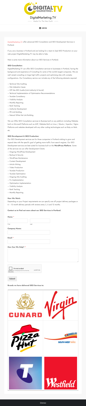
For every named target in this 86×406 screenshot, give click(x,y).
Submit (12, 278)
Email (11, 238)
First (9, 224)
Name (11, 217)
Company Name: (14, 228)
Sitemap (43, 402)
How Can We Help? (17, 247)
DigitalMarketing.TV (43, 17)
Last (31, 224)
